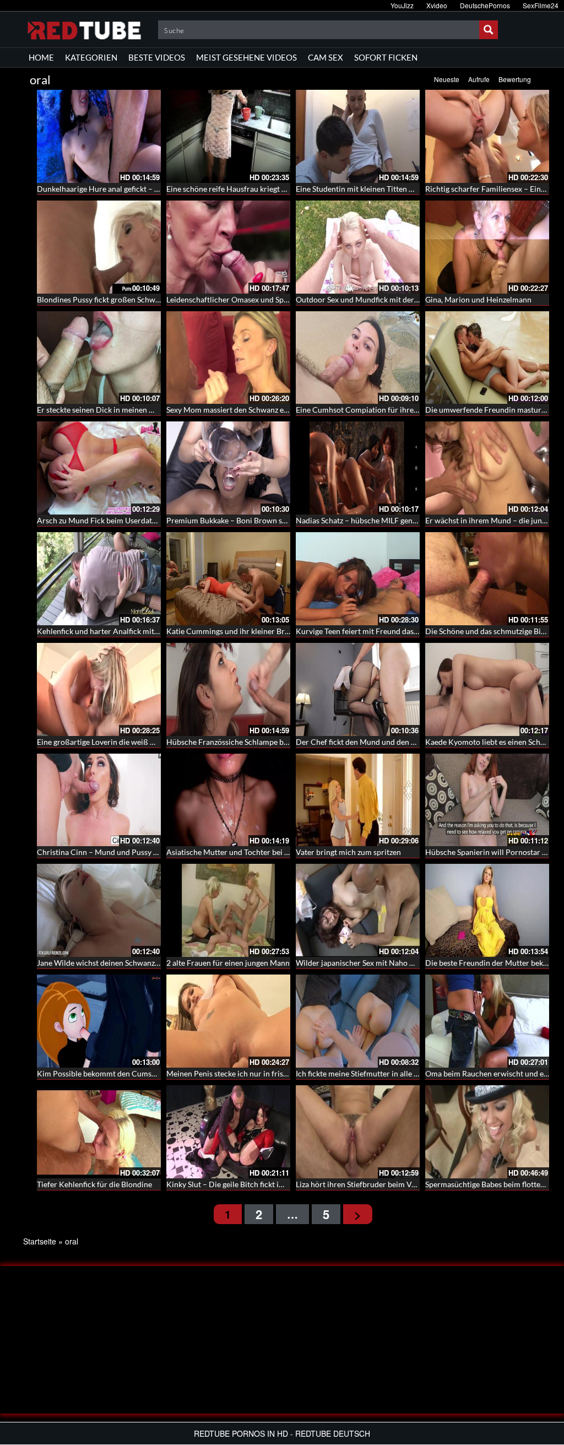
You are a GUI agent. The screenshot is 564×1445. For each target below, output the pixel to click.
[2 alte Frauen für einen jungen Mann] (228, 910)
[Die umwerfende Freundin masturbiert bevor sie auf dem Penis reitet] (487, 357)
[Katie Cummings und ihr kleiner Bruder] (228, 578)
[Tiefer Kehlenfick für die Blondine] (99, 1131)
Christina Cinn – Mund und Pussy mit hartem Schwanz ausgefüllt (147, 852)
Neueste (446, 79)
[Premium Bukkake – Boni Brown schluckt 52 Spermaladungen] (228, 468)
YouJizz (402, 5)
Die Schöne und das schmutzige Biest (488, 631)
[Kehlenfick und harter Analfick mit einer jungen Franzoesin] (99, 578)
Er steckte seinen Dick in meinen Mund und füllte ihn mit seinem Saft (153, 409)
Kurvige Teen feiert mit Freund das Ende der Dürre (382, 631)
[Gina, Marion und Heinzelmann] (487, 247)
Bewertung (514, 79)
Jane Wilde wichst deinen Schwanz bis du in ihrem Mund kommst (147, 962)
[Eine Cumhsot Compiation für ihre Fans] (358, 357)
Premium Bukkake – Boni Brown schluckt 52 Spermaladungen (271, 520)
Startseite (39, 1241)
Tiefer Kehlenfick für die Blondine (94, 1184)
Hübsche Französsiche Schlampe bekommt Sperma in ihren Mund (277, 741)
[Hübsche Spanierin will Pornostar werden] (487, 800)
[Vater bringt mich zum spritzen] (358, 800)
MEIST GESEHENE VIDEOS (246, 57)
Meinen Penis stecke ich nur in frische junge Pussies (254, 1073)
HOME (41, 57)
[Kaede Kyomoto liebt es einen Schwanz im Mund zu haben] (487, 689)
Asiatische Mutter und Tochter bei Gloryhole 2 (245, 852)
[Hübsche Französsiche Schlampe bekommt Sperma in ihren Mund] (228, 689)
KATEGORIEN (91, 57)
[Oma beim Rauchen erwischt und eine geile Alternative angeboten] (487, 1021)
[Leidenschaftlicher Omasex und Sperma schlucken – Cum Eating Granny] (228, 247)
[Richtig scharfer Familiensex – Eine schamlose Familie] (487, 136)
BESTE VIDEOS (156, 57)
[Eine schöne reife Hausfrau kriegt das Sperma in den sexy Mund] (228, 136)
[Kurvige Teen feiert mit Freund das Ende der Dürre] (358, 578)
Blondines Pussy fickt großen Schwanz (102, 299)
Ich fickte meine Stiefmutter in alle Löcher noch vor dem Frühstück (409, 1073)
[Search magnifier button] (488, 29)
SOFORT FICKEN (385, 57)
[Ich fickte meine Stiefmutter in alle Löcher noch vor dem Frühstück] (358, 1021)
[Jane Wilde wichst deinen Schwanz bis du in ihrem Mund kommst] (99, 910)
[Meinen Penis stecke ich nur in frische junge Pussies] (228, 1021)
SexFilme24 (540, 5)
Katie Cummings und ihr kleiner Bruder (233, 631)
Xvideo (436, 5)
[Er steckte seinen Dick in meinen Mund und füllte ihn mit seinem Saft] (99, 357)
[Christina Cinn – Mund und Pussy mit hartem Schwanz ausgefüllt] (99, 800)
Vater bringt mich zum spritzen (348, 852)
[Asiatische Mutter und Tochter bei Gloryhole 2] (228, 800)
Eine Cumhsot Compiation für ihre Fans (363, 409)
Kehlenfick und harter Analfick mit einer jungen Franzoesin (137, 631)
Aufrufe (479, 79)
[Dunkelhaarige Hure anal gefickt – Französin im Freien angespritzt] (99, 136)
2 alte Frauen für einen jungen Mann (228, 962)
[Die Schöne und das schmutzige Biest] (487, 578)
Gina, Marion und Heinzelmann (478, 299)
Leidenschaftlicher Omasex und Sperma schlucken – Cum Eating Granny (288, 299)
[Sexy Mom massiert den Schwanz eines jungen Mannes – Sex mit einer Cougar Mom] (228, 357)
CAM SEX (325, 57)
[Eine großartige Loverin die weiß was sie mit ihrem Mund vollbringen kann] (99, 689)
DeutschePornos (485, 5)
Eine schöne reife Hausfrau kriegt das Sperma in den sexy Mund (274, 188)
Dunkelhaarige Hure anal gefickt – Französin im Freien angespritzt (149, 188)
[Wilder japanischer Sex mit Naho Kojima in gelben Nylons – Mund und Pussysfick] (358, 910)
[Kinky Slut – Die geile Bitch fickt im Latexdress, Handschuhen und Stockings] (228, 1131)
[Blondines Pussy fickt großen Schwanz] (99, 247)
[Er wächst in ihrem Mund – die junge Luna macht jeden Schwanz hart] (487, 468)
